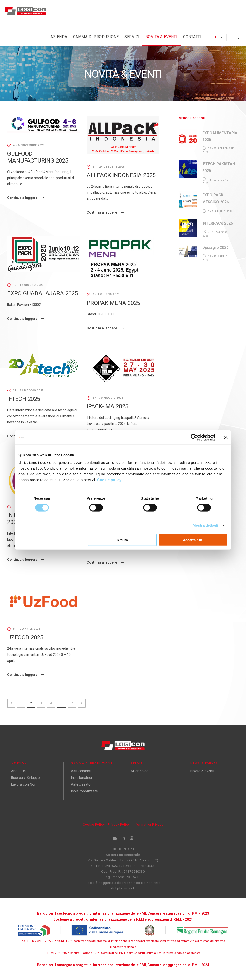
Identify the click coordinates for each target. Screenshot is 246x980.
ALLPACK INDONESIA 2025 (121, 175)
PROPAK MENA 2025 (113, 303)
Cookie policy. (110, 480)
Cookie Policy (94, 824)
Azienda (58, 37)
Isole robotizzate (84, 791)
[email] (115, 838)
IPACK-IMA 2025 (107, 406)
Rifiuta (122, 540)
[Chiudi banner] (226, 437)
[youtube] (132, 838)
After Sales (139, 771)
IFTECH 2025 (23, 399)
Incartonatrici (81, 778)
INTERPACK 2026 (217, 223)
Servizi (132, 37)
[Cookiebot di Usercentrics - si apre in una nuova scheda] (194, 437)
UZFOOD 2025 (25, 637)
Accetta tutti (193, 540)
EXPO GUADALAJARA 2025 (42, 293)
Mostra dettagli (205, 525)
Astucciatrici (81, 771)
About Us (18, 771)
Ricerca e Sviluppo (25, 778)
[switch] (96, 508)
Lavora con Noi (23, 784)
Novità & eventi (161, 37)
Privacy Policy (119, 824)
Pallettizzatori (81, 784)
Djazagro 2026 (215, 247)
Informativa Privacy (148, 824)
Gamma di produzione (96, 37)
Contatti (192, 37)
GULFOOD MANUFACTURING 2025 (37, 157)
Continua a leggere (22, 198)
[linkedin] (123, 838)
